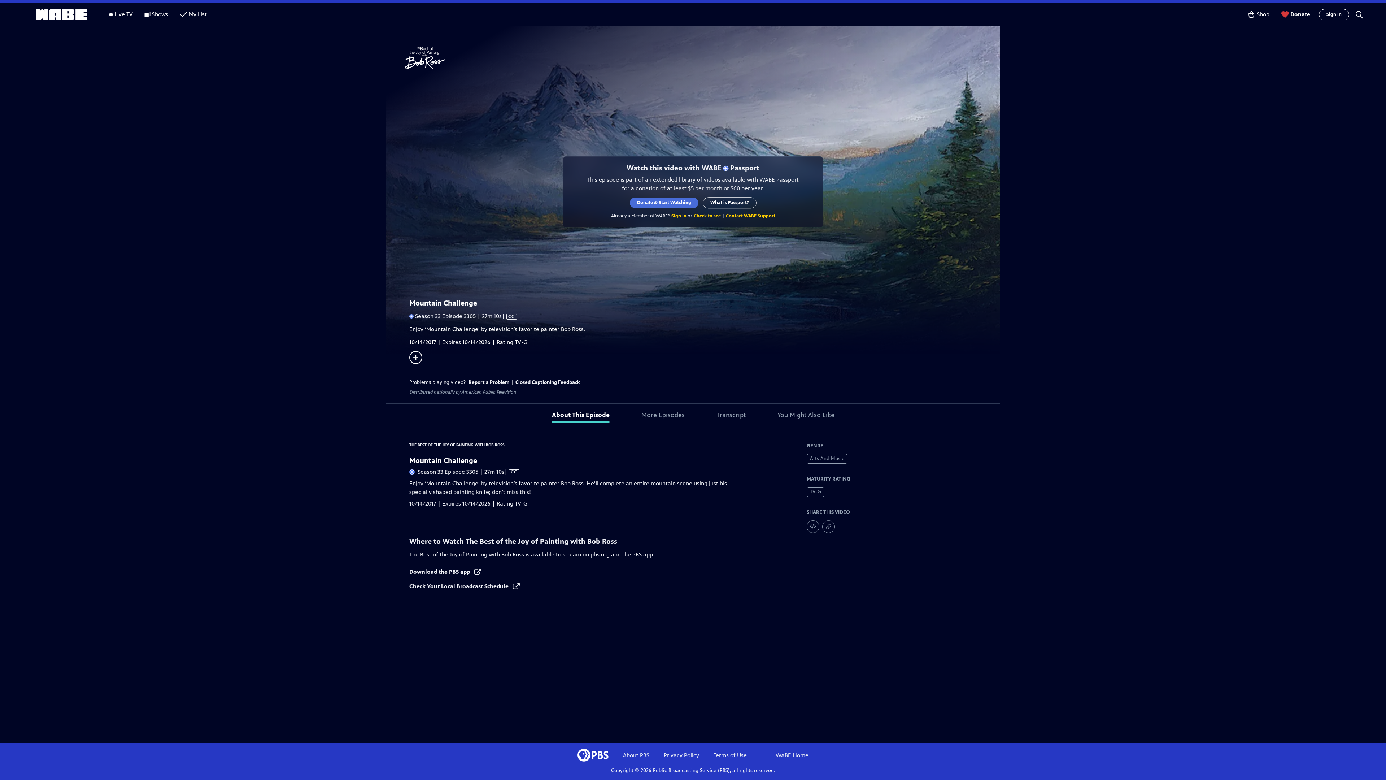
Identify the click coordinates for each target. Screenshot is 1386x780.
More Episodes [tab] (663, 415)
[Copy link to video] (828, 526)
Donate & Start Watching (664, 202)
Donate (1300, 14)
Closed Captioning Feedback (547, 382)
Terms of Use (730, 755)
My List (198, 14)
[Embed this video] (813, 526)
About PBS (636, 755)
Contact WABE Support (750, 216)
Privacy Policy (681, 755)
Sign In (1334, 14)
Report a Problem (489, 382)
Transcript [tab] (731, 415)
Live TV (123, 14)
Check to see (707, 216)
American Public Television (488, 392)
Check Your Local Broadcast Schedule (459, 586)
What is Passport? (729, 202)
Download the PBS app (440, 571)
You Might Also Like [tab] (805, 415)
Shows (160, 14)
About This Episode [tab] (581, 415)
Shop (1263, 14)
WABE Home (792, 755)
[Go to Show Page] (702, 58)
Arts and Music (827, 458)
